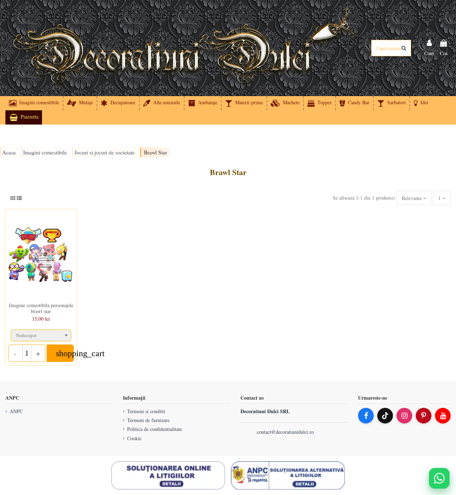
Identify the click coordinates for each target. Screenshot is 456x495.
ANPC (16, 411)
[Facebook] (366, 415)
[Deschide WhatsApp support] (439, 478)
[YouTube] (443, 415)
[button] (420, 103)
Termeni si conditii (146, 411)
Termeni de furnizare (148, 420)
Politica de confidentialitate (154, 429)
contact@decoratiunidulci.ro (285, 431)
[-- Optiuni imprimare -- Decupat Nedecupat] (41, 333)
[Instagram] (404, 415)
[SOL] (168, 475)
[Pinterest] (423, 415)
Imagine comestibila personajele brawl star (41, 308)
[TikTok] (385, 415)
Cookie (134, 438)
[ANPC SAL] (288, 475)
